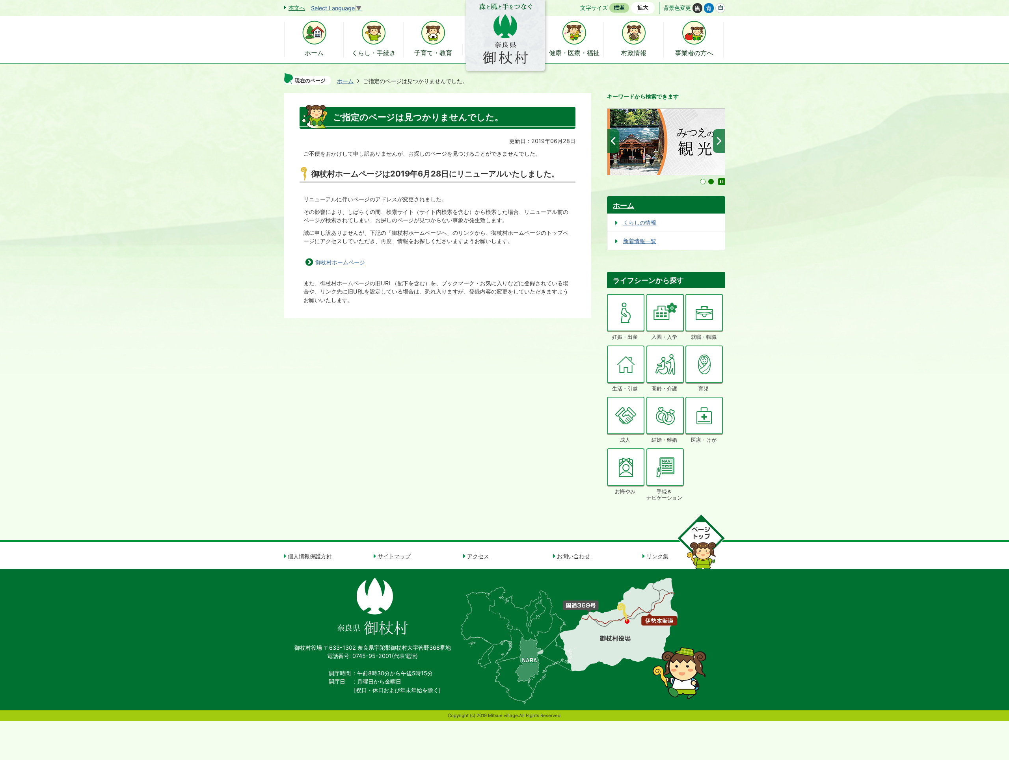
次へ (719, 141)
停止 (721, 181)
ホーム (345, 81)
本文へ (297, 7)
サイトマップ (394, 556)
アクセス (478, 556)
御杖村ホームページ (340, 262)
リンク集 (657, 556)
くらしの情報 (639, 222)
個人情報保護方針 (310, 556)
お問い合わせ (573, 556)
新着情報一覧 (639, 241)
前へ (613, 141)
